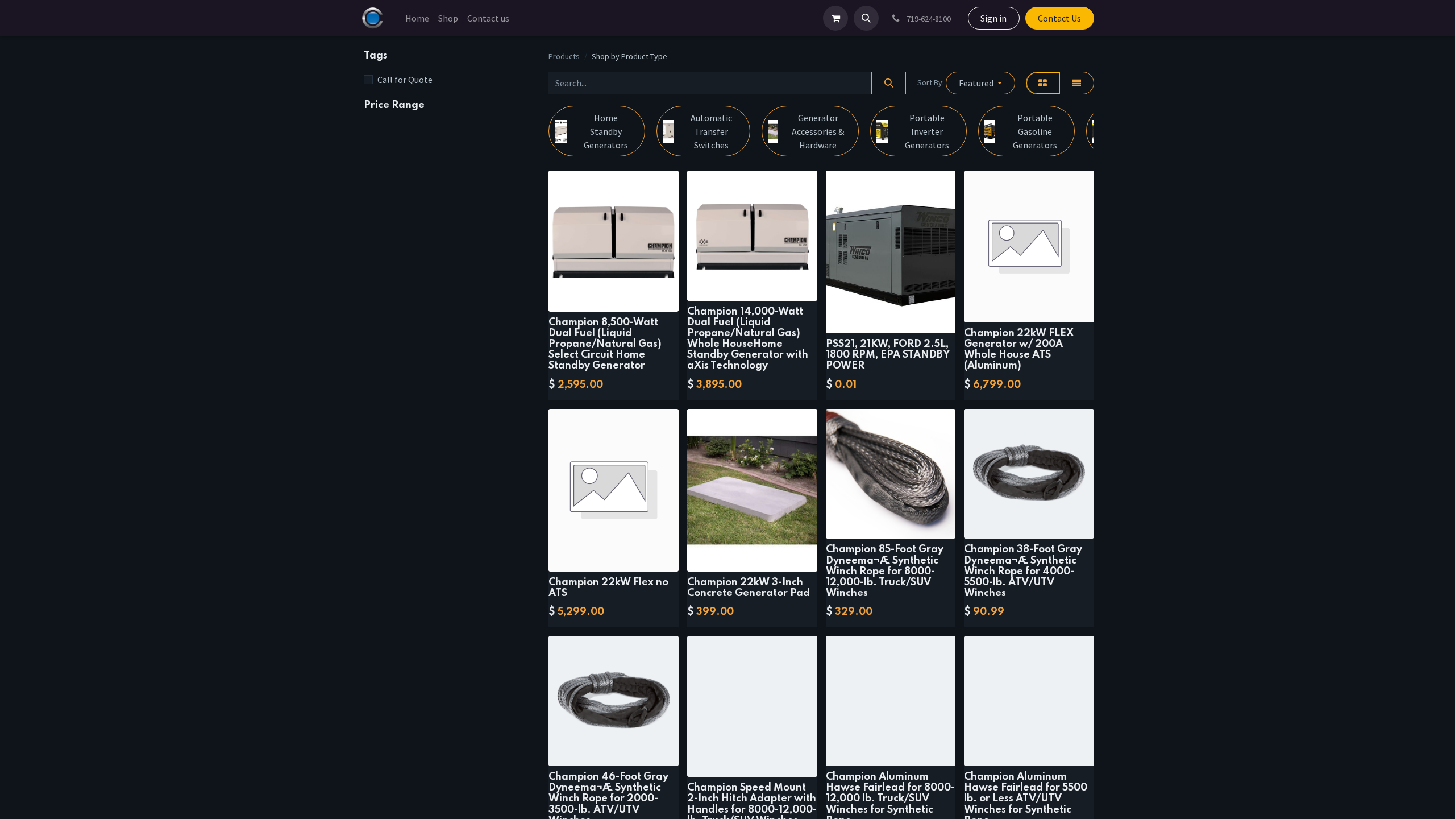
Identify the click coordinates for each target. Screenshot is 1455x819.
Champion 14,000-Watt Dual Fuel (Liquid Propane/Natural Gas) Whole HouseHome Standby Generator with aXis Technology (747, 339)
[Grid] (1043, 83)
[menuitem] (417, 18)
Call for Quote (405, 79)
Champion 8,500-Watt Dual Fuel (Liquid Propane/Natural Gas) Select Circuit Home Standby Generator (605, 344)
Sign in (993, 18)
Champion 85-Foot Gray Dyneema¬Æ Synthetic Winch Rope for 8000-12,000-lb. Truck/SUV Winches (884, 571)
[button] (866, 18)
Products (564, 56)
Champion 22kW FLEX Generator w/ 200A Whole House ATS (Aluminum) (1019, 349)
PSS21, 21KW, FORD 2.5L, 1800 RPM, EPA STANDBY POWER (888, 355)
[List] (1076, 83)
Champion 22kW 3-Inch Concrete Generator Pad (748, 587)
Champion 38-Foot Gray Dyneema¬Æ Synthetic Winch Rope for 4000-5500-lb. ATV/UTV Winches (1023, 571)
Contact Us (1059, 18)
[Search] (888, 83)
